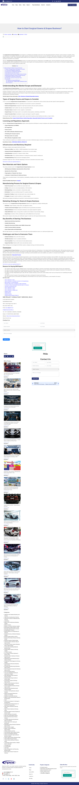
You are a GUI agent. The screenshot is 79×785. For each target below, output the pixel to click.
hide (17, 65)
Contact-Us (48, 4)
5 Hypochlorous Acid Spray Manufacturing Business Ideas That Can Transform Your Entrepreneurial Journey (11, 488)
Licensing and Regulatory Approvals (12, 70)
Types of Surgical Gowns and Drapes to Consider (15, 69)
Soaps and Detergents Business (10, 733)
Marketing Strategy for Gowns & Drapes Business (15, 75)
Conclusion (7, 78)
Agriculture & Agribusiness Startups (11, 617)
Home (13, 4)
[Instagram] (14, 779)
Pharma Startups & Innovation (10, 714)
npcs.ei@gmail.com (9, 307)
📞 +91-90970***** (6, 774)
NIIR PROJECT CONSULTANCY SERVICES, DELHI (16, 81)
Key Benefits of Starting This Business (13, 76)
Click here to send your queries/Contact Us (11, 161)
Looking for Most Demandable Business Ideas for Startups (17, 284)
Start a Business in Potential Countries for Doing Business (16, 281)
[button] (5, 356)
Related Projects (8, 294)
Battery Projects (7, 624)
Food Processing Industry (9, 671)
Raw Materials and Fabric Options (12, 72)
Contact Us (9, 82)
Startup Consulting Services (10, 286)
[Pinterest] (60, 1)
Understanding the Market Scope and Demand (12, 67)
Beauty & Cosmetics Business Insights (12, 626)
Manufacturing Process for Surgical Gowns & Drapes (15, 74)
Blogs (17, 4)
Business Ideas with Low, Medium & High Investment (15, 283)
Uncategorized (7, 745)
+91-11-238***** (6, 773)
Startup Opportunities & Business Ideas (12, 737)
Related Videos (8, 291)
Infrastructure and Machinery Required (13, 71)
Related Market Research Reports (12, 295)
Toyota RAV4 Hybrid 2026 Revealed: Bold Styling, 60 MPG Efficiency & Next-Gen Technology (11, 605)
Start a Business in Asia (9, 279)
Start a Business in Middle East (11, 290)
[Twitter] (54, 1)
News (5, 699)
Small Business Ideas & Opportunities (11, 732)
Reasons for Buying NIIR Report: (13, 80)
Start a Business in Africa (10, 287)
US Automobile (7, 746)
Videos (24, 4)
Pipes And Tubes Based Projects (11, 715)
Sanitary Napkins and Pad (9, 730)
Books (20, 4)
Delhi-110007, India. (16, 775)
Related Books (8, 292)
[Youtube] (58, 1)
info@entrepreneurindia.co (8, 309)
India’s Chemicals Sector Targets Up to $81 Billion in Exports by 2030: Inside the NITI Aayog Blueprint (12, 390)
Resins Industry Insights (9, 727)
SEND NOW (6, 339)
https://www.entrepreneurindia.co (13, 316)
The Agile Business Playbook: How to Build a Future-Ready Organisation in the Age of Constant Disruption (11, 423)
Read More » (6, 376)
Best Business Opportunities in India (11, 627)
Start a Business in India (10, 288)
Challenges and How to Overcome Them (13, 77)
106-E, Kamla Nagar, (7, 775)
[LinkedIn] (56, 1)
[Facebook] (52, 1)
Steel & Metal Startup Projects (10, 738)
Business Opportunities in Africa (10, 636)
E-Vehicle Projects (8, 652)
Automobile (6, 621)
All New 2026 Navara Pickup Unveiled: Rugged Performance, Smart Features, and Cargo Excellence (12, 572)
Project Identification (36, 4)
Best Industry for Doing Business (11, 282)
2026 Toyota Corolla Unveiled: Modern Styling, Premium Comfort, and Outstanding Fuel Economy (12, 555)
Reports (28, 4)
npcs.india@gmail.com (8, 772)
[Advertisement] (39, 15)
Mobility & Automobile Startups (10, 696)
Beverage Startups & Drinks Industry (11, 628)
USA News (6, 747)
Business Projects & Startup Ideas (11, 640)
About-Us (43, 4)
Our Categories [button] (73, 4)
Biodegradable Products (9, 630)
